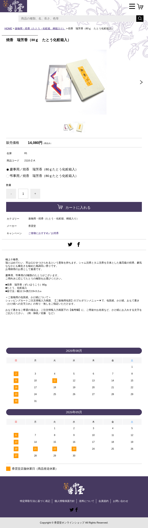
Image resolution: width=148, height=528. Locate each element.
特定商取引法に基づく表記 (35, 501)
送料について (86, 501)
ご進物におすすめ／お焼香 (43, 233)
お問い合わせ (120, 501)
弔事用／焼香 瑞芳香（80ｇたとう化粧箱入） (44, 176)
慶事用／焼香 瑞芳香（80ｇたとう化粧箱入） (44, 169)
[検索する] (139, 18)
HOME (8, 28)
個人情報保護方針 (65, 501)
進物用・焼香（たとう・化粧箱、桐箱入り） (40, 28)
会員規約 (104, 501)
